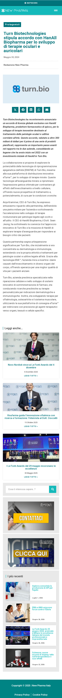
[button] (15, 110)
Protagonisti (12, 24)
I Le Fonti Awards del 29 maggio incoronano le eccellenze (31, 467)
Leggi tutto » (31, 376)
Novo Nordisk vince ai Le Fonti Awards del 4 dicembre (31, 366)
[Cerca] (52, 489)
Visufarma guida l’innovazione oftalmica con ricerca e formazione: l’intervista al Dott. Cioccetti (31, 416)
